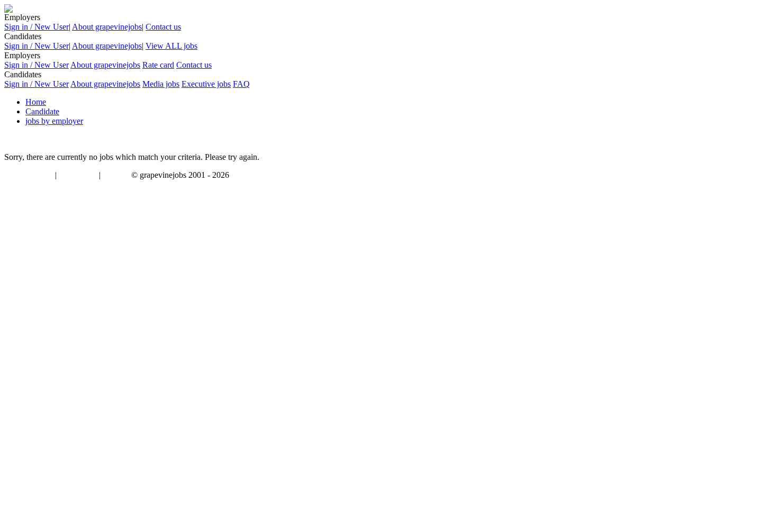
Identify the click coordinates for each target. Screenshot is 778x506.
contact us (117, 176)
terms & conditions (27, 176)
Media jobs (160, 83)
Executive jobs (206, 83)
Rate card (158, 64)
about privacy (78, 176)
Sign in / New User (36, 26)
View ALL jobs (171, 45)
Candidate (42, 111)
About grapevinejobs (107, 26)
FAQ (241, 83)
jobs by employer (54, 120)
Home (35, 101)
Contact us (163, 26)
